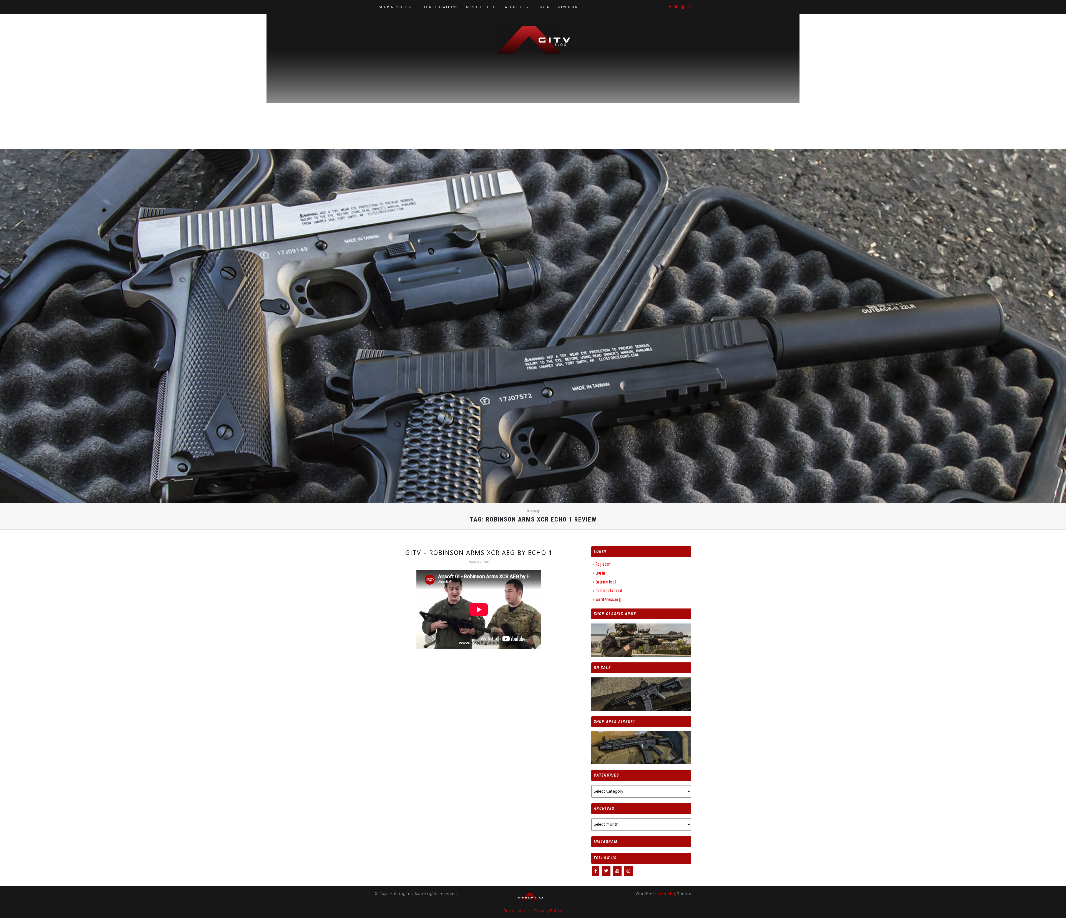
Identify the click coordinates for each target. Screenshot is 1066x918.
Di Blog (668, 893)
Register (602, 564)
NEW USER (568, 7)
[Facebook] (670, 7)
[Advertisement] (533, 97)
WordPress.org (608, 599)
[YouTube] (683, 7)
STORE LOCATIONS (439, 7)
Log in (600, 573)
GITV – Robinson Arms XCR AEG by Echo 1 (479, 552)
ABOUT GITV (517, 7)
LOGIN (543, 7)
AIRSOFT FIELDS (481, 7)
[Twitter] (676, 7)
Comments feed (608, 590)
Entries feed (606, 582)
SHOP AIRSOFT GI (396, 7)
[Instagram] (689, 7)
